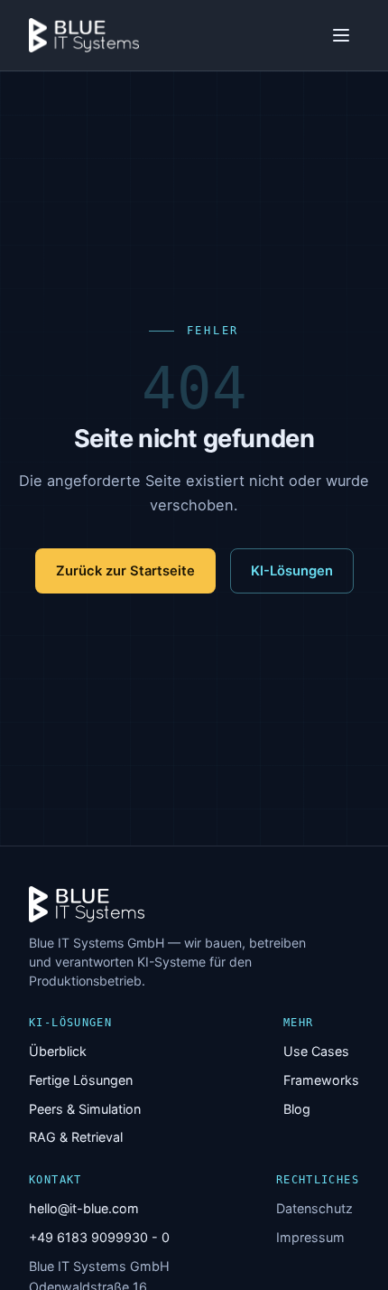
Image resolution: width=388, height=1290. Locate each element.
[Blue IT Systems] (84, 35)
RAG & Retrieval (76, 1137)
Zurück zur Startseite (125, 571)
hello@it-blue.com (84, 1208)
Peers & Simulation (85, 1109)
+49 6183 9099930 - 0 (99, 1237)
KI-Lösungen (292, 571)
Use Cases (316, 1051)
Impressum (310, 1237)
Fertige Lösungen (81, 1080)
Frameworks (321, 1080)
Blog (296, 1109)
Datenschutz (314, 1208)
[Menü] (341, 35)
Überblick (58, 1051)
